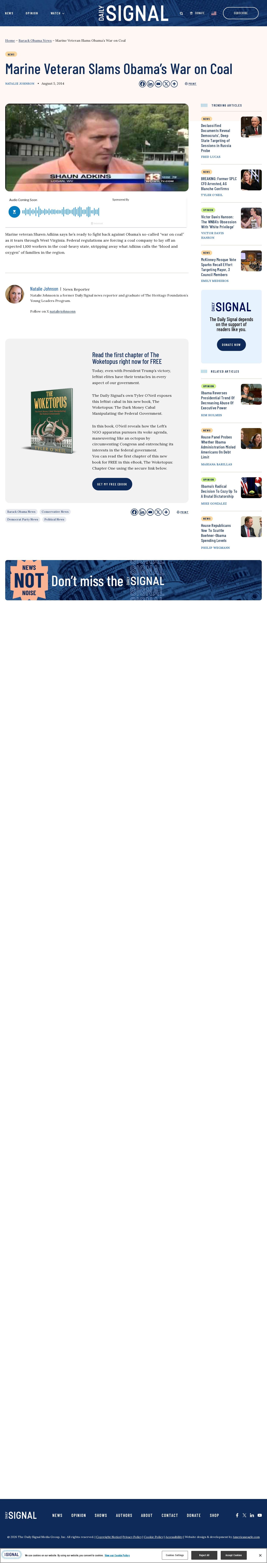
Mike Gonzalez (214, 503)
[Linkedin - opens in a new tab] (150, 83)
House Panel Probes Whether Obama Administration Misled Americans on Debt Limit (218, 446)
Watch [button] (56, 13)
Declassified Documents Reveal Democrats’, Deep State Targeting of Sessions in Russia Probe (216, 138)
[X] (158, 512)
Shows (101, 1515)
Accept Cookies (233, 1555)
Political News (54, 519)
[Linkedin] (142, 512)
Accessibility (174, 1537)
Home (10, 40)
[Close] (260, 1555)
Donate (194, 1515)
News (9, 13)
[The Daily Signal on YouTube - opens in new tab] (260, 1515)
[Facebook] (134, 512)
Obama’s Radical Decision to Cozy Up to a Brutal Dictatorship (219, 491)
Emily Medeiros (215, 281)
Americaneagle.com (246, 1537)
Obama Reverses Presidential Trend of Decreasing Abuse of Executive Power (218, 400)
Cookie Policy (153, 1537)
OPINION (208, 386)
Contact (170, 1515)
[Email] (150, 512)
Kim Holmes (211, 415)
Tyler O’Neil (212, 195)
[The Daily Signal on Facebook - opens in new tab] (237, 1515)
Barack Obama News (35, 40)
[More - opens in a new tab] (174, 83)
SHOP (214, 1515)
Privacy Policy (132, 1537)
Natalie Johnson (19, 83)
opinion (208, 210)
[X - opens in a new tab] (166, 83)
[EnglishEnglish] (213, 13)
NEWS (207, 430)
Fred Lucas (210, 157)
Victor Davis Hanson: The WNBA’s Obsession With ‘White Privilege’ (218, 221)
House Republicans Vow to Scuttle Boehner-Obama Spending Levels (216, 533)
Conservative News (55, 512)
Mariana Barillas (216, 464)
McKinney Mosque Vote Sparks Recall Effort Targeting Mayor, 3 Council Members (218, 267)
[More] (166, 512)
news (206, 119)
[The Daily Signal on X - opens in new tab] (244, 1515)
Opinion (32, 13)
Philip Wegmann (215, 548)
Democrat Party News (22, 519)
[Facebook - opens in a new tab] (142, 83)
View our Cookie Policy (117, 1555)
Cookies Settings (175, 1555)
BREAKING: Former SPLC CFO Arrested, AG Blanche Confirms (219, 183)
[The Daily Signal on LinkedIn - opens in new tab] (252, 1515)
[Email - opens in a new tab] (158, 83)
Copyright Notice (108, 1537)
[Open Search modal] (181, 13)
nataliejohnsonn (63, 311)
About (147, 1515)
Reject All (204, 1555)
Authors (124, 1515)
